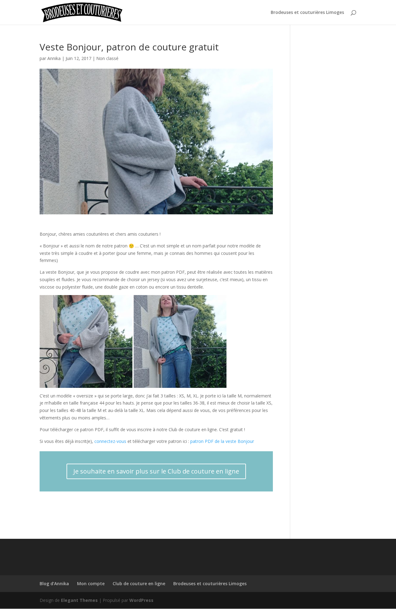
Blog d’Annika (54, 583)
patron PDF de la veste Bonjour (222, 441)
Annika (54, 58)
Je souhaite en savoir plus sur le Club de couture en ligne (156, 471)
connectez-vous (110, 441)
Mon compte (91, 583)
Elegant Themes (79, 600)
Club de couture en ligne (139, 583)
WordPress (141, 600)
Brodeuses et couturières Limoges (307, 12)
